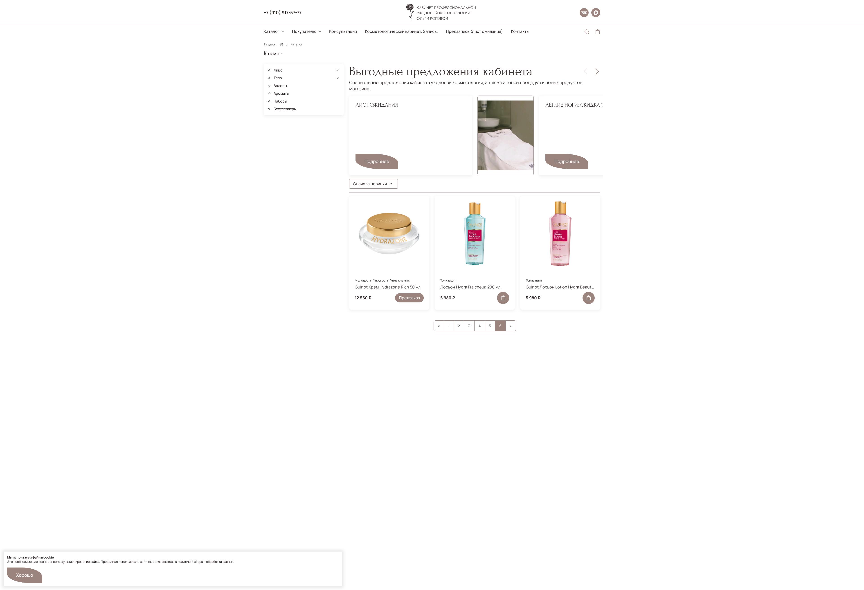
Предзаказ (409, 297)
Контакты (520, 31)
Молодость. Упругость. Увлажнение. (382, 280)
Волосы (280, 85)
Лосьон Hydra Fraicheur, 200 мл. (471, 287)
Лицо (278, 70)
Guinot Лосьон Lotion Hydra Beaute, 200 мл (560, 287)
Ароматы (281, 93)
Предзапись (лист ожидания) (474, 31)
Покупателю (304, 31)
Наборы (280, 101)
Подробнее (376, 161)
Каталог (271, 31)
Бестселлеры (285, 108)
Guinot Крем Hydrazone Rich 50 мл (388, 287)
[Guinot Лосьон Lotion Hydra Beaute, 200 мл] (560, 233)
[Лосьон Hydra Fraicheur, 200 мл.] (474, 233)
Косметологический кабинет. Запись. (401, 31)
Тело (278, 77)
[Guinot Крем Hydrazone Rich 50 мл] (389, 233)
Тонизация (448, 280)
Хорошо (24, 575)
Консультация (343, 31)
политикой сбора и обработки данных (205, 561)
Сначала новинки (370, 183)
